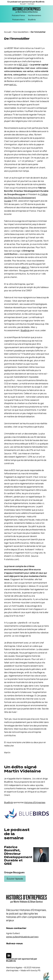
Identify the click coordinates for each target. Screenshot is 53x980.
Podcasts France (18, 15)
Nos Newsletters (34, 15)
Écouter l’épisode (15, 878)
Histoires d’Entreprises (34, 802)
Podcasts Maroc (18, 19)
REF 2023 (23, 64)
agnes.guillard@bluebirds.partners (22, 936)
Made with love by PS (30, 970)
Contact (31, 4)
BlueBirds (40, 1)
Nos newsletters (20, 31)
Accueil (23, 4)
